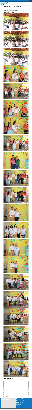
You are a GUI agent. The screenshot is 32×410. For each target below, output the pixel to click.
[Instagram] (30, 0)
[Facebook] (29, 0)
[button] (3, 0)
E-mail (4, 391)
